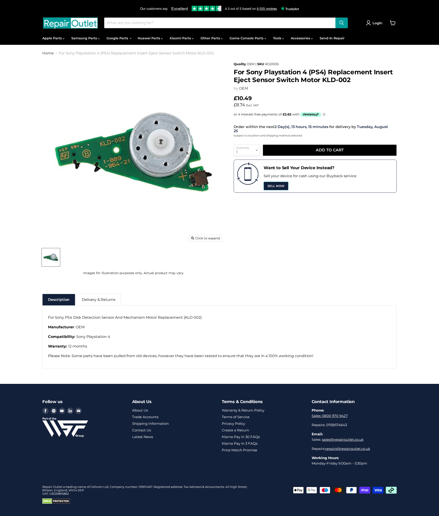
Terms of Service (235, 417)
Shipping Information (150, 423)
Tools (277, 38)
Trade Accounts (145, 417)
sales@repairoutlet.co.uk (343, 439)
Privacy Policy (233, 423)
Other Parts (211, 38)
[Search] (341, 23)
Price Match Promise (239, 450)
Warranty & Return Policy (243, 410)
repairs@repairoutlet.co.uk (347, 448)
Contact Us (141, 430)
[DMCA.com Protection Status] (56, 503)
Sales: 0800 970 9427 (330, 416)
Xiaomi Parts (181, 38)
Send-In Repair (332, 38)
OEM (243, 88)
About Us (140, 410)
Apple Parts (52, 38)
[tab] (58, 299)
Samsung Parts (84, 38)
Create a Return (235, 430)
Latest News (142, 437)
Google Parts (118, 38)
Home (48, 53)
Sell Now (276, 186)
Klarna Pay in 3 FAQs (239, 443)
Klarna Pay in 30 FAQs (241, 437)
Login (377, 23)
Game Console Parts (247, 38)
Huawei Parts (149, 38)
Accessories (301, 38)
